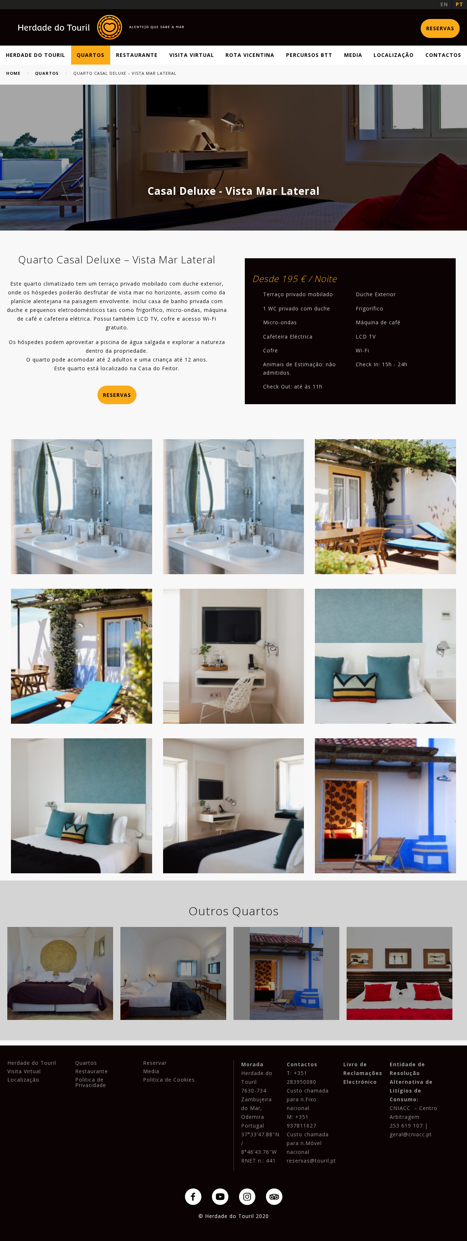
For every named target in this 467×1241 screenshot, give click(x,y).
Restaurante (137, 54)
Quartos (90, 54)
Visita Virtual (191, 54)
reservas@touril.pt (311, 1160)
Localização (394, 54)
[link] (101, 27)
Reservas (440, 28)
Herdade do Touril (35, 54)
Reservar (155, 1063)
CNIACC (400, 1108)
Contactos (443, 54)
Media (353, 54)
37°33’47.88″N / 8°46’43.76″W (260, 1143)
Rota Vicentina (249, 54)
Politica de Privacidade (90, 1082)
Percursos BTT (309, 54)
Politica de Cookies (169, 1079)
